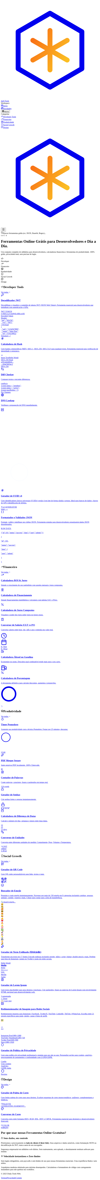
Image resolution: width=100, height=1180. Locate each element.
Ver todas (4, 292)
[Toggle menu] (3, 230)
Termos (4, 1178)
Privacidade (11, 1178)
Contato (19, 1178)
